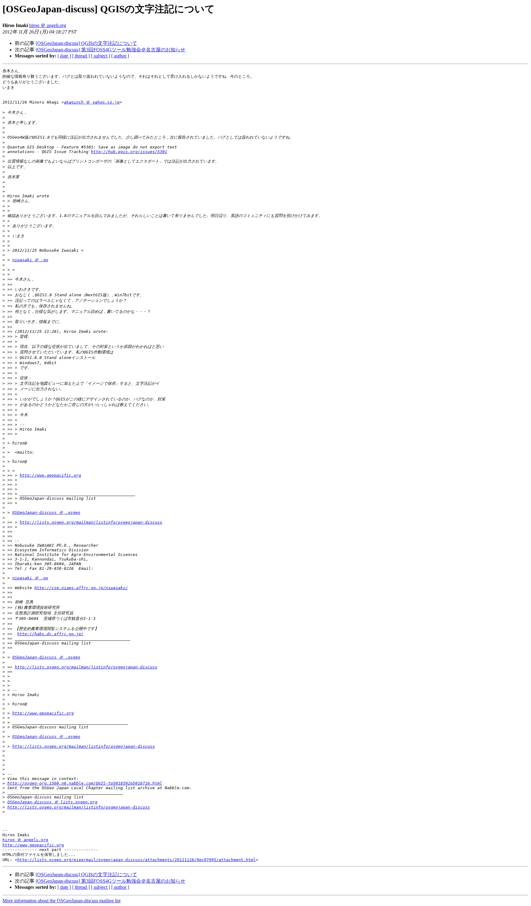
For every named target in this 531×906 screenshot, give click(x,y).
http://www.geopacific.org (50, 475)
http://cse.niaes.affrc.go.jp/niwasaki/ (81, 587)
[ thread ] (81, 55)
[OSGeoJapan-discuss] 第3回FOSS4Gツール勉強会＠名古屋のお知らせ (110, 49)
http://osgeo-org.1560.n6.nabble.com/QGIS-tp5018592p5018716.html (84, 783)
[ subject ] (100, 55)
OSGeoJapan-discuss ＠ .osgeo (46, 512)
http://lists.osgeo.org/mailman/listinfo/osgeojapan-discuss (91, 522)
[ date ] (64, 55)
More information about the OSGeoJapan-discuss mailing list (61, 900)
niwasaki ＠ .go (30, 260)
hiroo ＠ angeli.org (47, 25)
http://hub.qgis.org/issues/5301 (129, 151)
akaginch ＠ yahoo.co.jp (92, 102)
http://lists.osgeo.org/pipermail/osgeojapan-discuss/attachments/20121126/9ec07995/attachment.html (136, 859)
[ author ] (120, 55)
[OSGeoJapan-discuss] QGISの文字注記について (86, 43)
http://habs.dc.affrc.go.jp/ (50, 634)
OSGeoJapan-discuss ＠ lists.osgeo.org (52, 802)
